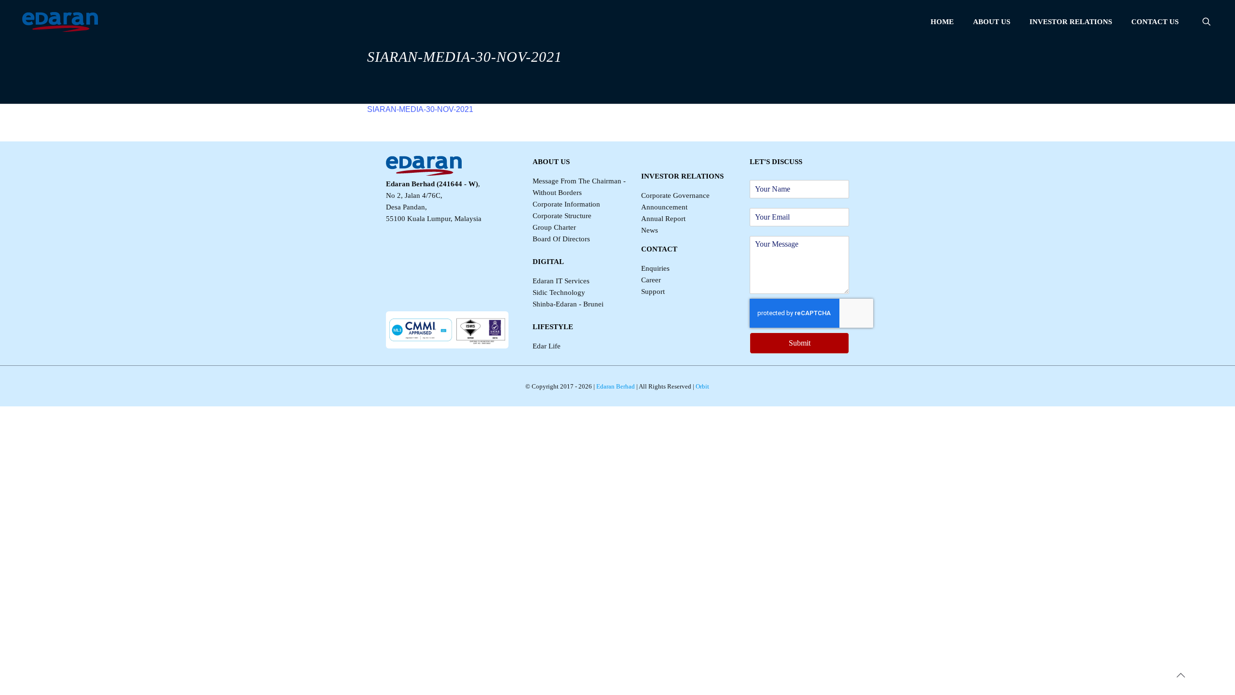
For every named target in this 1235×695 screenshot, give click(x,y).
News (649, 230)
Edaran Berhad (615, 386)
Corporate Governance (675, 195)
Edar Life (547, 346)
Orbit (701, 386)
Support (653, 291)
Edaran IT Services (561, 281)
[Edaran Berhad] (60, 21)
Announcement (664, 207)
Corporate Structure (562, 216)
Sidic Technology (559, 292)
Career (651, 280)
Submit (799, 343)
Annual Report (663, 218)
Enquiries (655, 268)
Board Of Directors (561, 239)
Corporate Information (566, 204)
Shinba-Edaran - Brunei (568, 304)
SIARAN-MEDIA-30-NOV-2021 (420, 109)
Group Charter (554, 227)
